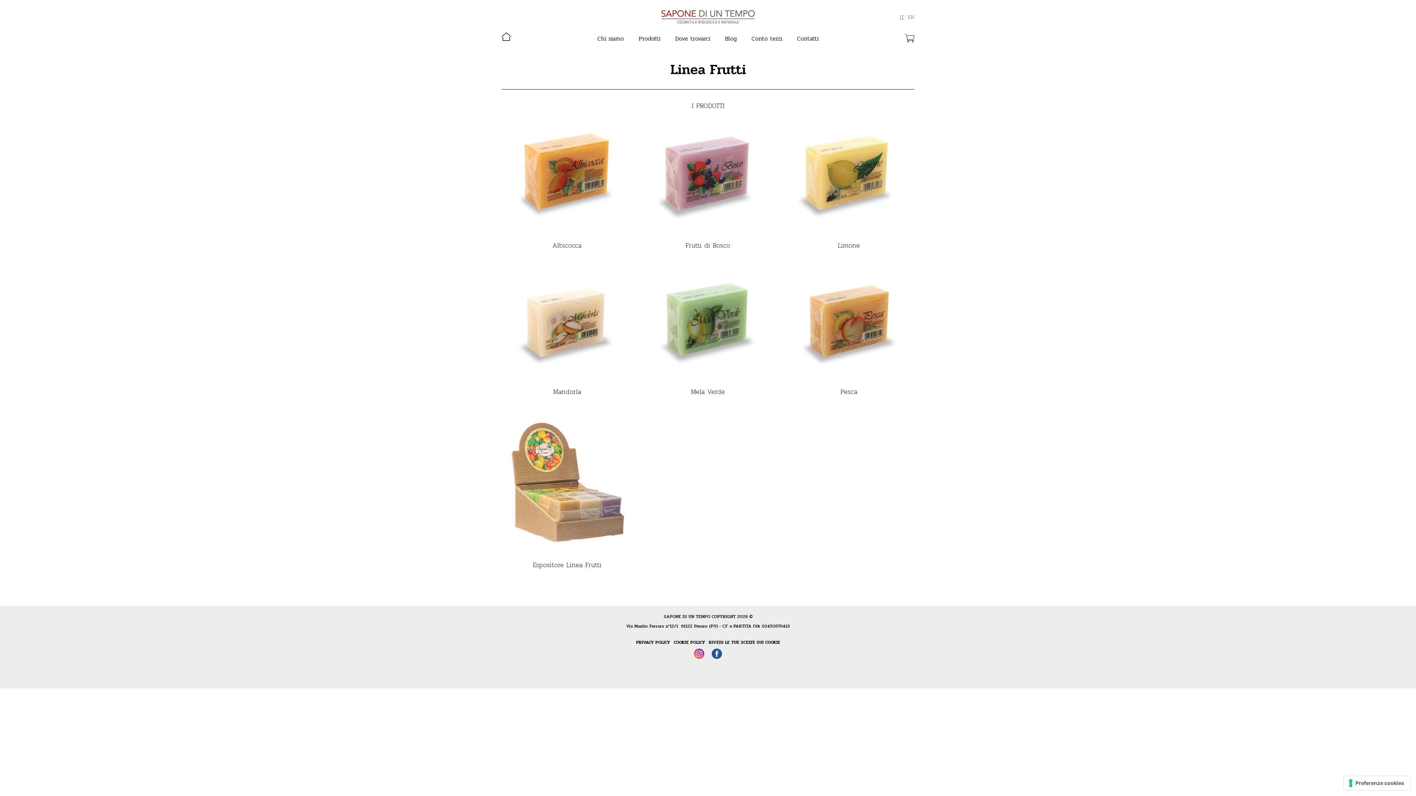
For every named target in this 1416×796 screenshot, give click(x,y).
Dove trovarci (692, 38)
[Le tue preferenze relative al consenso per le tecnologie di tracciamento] (1377, 783)
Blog (731, 38)
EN (911, 17)
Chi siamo (610, 38)
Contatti (808, 38)
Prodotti (649, 38)
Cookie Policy (689, 642)
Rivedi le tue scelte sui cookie (744, 642)
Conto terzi (767, 38)
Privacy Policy (653, 642)
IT (902, 17)
